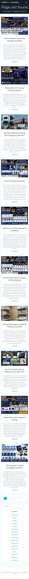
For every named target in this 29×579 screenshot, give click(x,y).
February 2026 (14, 532)
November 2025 (14, 540)
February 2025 (14, 557)
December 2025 (14, 537)
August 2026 (15, 515)
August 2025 (15, 549)
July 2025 (14, 551)
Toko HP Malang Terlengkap (14, 181)
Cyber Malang (10, 2)
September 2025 (15, 546)
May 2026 (14, 523)
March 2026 (14, 529)
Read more (14, 61)
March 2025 (14, 554)
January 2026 (14, 534)
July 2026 (14, 517)
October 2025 (14, 543)
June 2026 (14, 520)
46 (20, 498)
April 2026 (14, 526)
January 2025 (14, 560)
